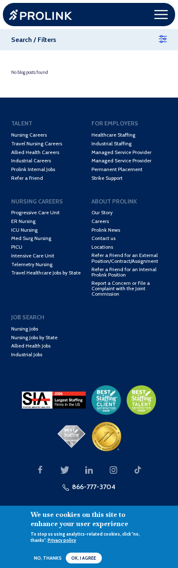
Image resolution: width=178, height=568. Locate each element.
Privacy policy (62, 540)
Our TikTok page (138, 470)
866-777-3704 (93, 486)
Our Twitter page (64, 470)
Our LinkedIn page (89, 470)
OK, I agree (83, 558)
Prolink (40, 14)
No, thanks (48, 558)
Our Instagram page (113, 470)
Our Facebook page (40, 470)
